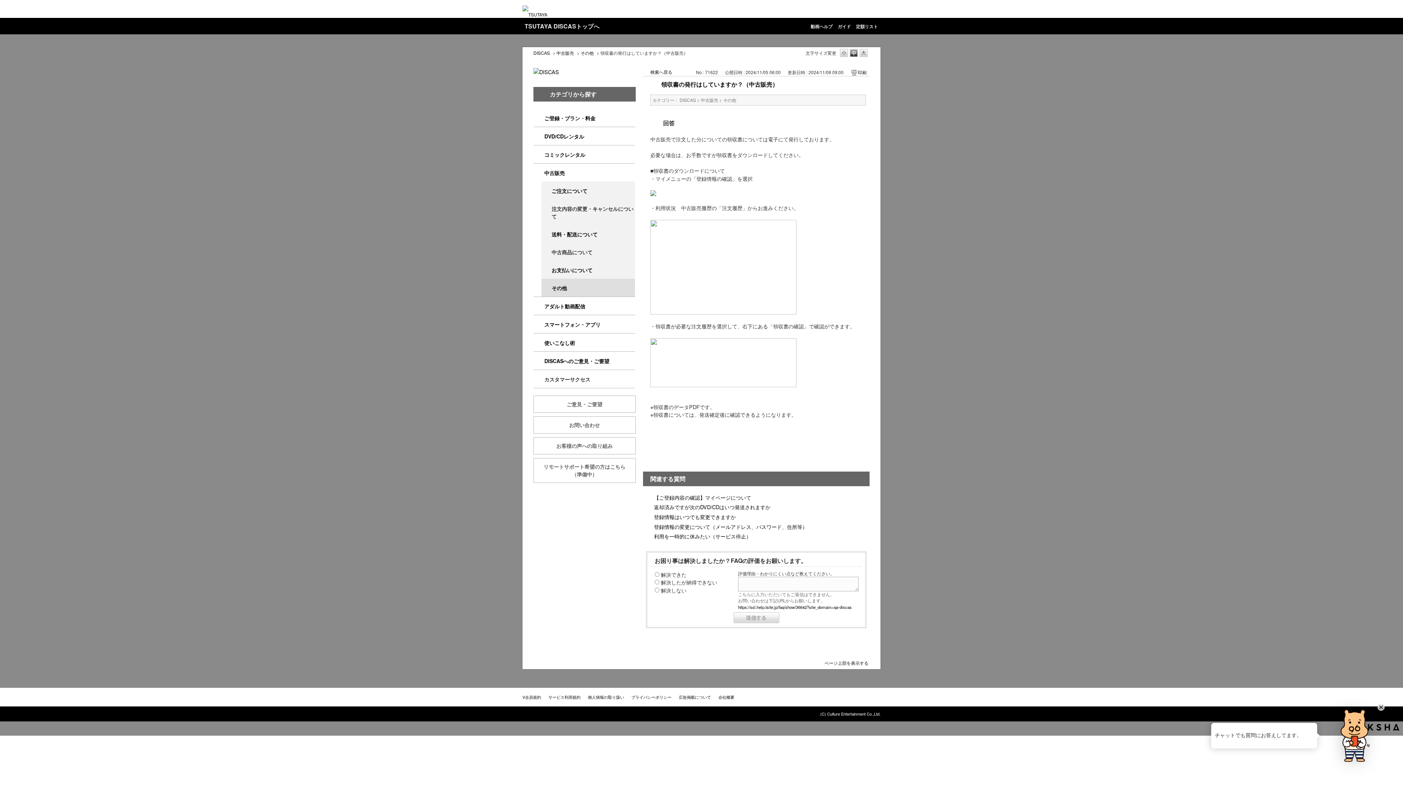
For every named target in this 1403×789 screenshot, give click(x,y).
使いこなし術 (559, 342)
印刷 (862, 72)
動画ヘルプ (822, 26)
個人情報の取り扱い (606, 697)
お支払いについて (572, 270)
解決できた (674, 574)
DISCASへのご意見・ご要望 (576, 361)
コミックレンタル (564, 154)
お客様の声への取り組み (584, 445)
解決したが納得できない (689, 582)
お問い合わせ (584, 424)
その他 (587, 53)
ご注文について (570, 190)
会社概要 (726, 697)
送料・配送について (575, 234)
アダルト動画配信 (564, 306)
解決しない (674, 590)
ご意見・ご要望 (584, 404)
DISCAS (541, 53)
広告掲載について (695, 697)
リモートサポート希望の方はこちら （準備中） (590, 470)
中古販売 (565, 53)
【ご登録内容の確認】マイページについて (702, 497)
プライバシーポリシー (651, 697)
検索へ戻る (661, 72)
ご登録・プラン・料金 (570, 118)
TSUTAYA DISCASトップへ (562, 26)
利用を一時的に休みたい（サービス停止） (702, 536)
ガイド (844, 26)
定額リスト (867, 26)
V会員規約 (531, 697)
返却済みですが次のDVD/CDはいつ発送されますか (712, 507)
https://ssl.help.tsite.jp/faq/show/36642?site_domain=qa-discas (795, 607)
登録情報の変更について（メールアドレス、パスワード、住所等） (730, 526)
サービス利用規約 (564, 697)
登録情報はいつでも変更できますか (695, 517)
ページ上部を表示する (846, 662)
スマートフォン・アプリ (572, 324)
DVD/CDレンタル (564, 136)
